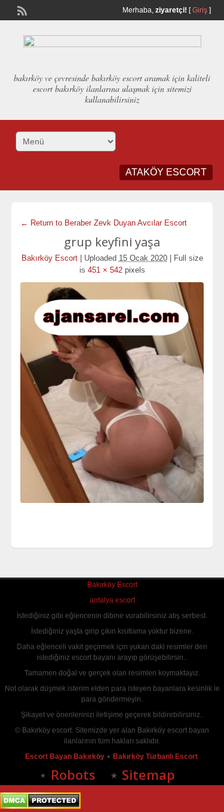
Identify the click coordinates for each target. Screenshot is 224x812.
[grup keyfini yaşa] (112, 392)
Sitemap (148, 774)
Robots (73, 774)
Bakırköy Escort (50, 258)
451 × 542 (105, 269)
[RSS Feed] (21, 9)
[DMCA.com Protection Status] (40, 806)
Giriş (199, 10)
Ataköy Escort (166, 172)
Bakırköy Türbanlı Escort (156, 756)
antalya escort (112, 600)
